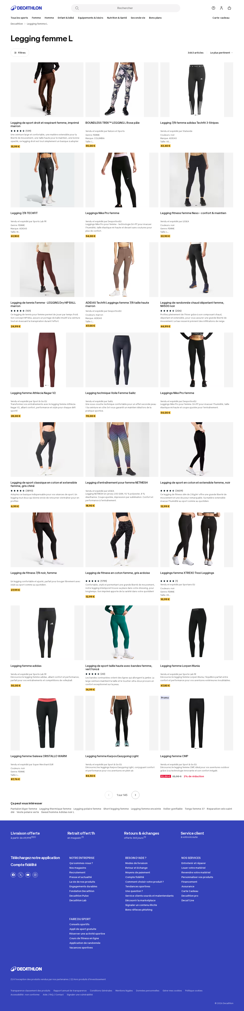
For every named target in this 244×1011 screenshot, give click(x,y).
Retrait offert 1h (81, 835)
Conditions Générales (101, 991)
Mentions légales (124, 991)
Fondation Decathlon (81, 891)
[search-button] (77, 8)
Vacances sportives (81, 947)
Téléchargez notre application (35, 858)
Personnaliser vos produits (197, 877)
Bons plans (155, 17)
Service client (192, 834)
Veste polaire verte (28, 812)
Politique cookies (194, 991)
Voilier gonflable (173, 808)
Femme (36, 17)
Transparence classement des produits (30, 991)
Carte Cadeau (189, 891)
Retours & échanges (141, 835)
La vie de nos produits (82, 881)
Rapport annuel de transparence (70, 991)
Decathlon (17, 23)
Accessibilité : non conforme (25, 995)
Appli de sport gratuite (82, 929)
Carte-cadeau (220, 17)
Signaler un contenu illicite (141, 905)
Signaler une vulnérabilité (80, 995)
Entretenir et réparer (193, 863)
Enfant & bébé (66, 17)
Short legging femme (116, 808)
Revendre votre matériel (195, 872)
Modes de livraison (136, 863)
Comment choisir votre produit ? (144, 881)
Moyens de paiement (137, 872)
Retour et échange (136, 867)
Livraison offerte (25, 835)
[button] (42, 205)
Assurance (187, 886)
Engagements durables (83, 886)
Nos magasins (77, 867)
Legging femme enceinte (146, 808)
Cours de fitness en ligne (84, 938)
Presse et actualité (80, 877)
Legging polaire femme (87, 808)
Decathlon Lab (77, 900)
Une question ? (134, 891)
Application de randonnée (84, 942)
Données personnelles (147, 991)
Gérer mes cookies (172, 991)
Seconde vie (138, 17)
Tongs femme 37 (195, 808)
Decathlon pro (189, 895)
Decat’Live (187, 900)
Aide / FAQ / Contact (53, 995)
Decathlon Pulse (79, 895)
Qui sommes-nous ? (81, 863)
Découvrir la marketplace (140, 900)
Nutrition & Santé (117, 17)
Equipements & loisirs (90, 17)
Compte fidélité (24, 865)
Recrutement (77, 872)
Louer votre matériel (193, 867)
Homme (49, 17)
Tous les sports (19, 17)
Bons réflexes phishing (138, 909)
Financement (189, 881)
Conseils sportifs (79, 924)
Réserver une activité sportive (87, 933)
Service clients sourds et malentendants (149, 895)
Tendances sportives (137, 886)
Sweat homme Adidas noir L (57, 812)
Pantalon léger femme (24, 808)
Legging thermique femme (55, 808)
